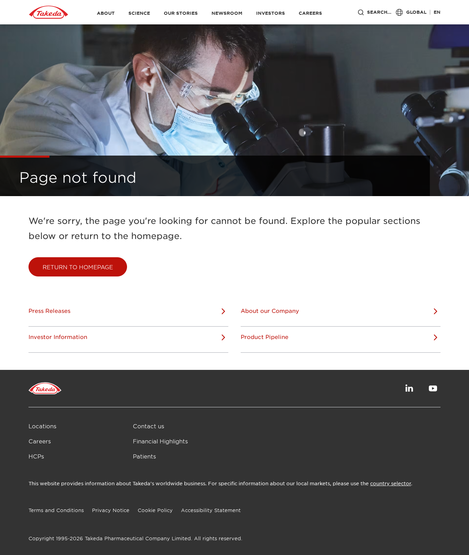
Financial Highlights (160, 441)
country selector (390, 483)
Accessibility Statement (211, 510)
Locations (42, 425)
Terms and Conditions (56, 510)
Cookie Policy (155, 510)
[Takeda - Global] (48, 12)
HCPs (36, 456)
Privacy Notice (110, 510)
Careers (39, 441)
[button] (77, 266)
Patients (144, 456)
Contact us (148, 425)
